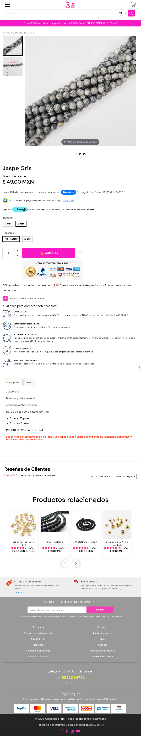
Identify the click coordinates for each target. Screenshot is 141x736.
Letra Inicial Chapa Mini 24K (24, 543)
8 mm (21, 224)
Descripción (12, 382)
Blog (102, 639)
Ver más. (18, 592)
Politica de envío (38, 656)
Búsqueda (38, 627)
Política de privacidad (38, 650)
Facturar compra (102, 633)
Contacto (102, 627)
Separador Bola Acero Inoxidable (117, 543)
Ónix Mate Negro (55, 542)
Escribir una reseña (100, 476)
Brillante (11, 239)
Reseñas (102, 644)
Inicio (6, 32)
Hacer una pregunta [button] (125, 476)
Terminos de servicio (102, 656)
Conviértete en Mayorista (38, 633)
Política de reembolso (102, 650)
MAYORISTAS (38, 639)
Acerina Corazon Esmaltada (30, 728)
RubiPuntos (38, 644)
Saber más (68, 200)
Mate (27, 239)
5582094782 (73, 678)
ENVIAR (100, 609)
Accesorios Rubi (55, 719)
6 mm (8, 224)
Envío (29, 382)
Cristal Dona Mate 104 (86, 542)
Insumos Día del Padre (23, 32)
